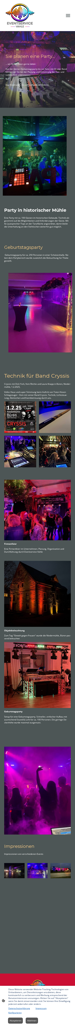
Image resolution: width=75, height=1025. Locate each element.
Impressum (41, 1008)
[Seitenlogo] (20, 15)
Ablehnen (31, 1020)
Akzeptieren (15, 1020)
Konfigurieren (15, 1012)
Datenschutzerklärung (19, 1008)
